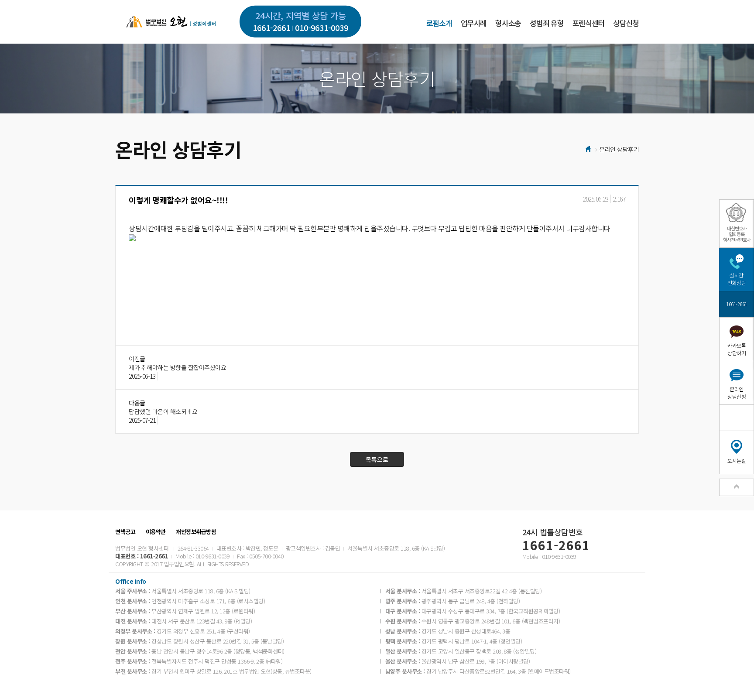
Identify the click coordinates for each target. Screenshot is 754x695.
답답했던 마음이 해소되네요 (163, 411)
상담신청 (626, 22)
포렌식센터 (588, 22)
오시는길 (736, 460)
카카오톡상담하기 (736, 349)
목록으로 (377, 459)
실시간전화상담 (736, 278)
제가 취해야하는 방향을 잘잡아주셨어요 (177, 367)
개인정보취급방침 (196, 532)
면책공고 (125, 532)
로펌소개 (439, 22)
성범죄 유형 (546, 22)
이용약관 (156, 532)
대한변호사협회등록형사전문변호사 (737, 234)
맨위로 (736, 487)
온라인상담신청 (736, 392)
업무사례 (474, 22)
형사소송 (508, 22)
